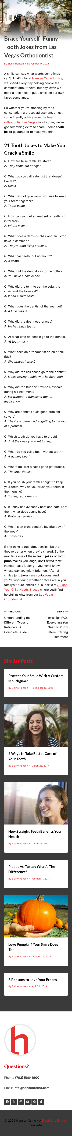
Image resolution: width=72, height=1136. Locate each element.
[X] (14, 1102)
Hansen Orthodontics (47, 78)
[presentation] (36, 725)
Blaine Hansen (16, 63)
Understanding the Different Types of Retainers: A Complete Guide (17, 622)
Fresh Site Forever (55, 1120)
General (9, 31)
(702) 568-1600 (27, 1077)
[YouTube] (28, 1102)
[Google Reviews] (34, 1102)
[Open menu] (64, 15)
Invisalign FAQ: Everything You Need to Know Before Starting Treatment (57, 624)
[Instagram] (21, 1102)
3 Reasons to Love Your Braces (32, 980)
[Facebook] (7, 1102)
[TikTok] (41, 1102)
